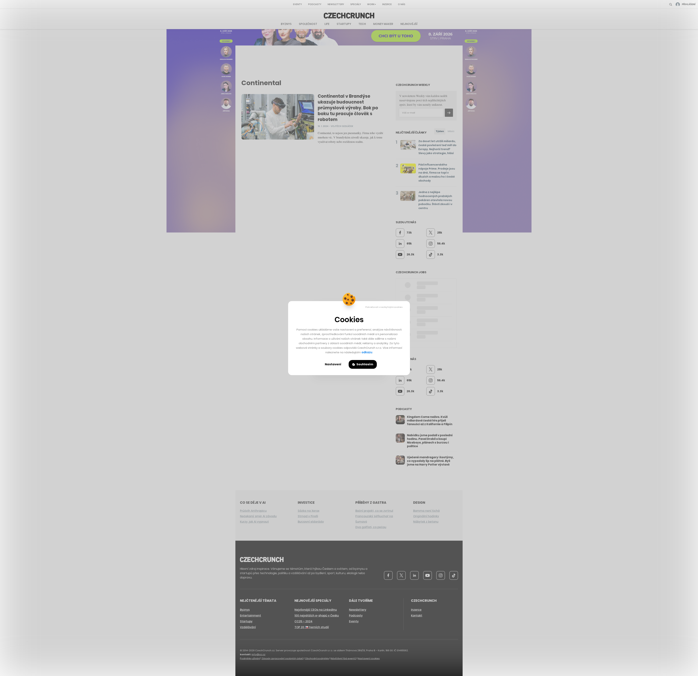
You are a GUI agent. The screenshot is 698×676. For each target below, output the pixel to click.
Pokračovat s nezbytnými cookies (384, 307)
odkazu (367, 352)
